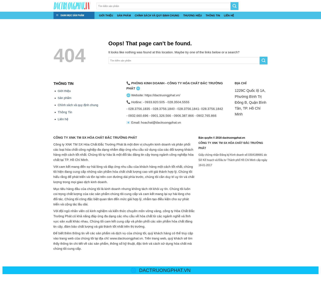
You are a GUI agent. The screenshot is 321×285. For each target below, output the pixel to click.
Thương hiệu (192, 15)
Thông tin (213, 15)
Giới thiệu (106, 15)
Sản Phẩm (124, 15)
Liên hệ (63, 119)
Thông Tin (65, 112)
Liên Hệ (229, 15)
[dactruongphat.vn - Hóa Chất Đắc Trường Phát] (72, 6)
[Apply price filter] (264, 61)
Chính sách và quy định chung (157, 15)
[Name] (4, 23)
